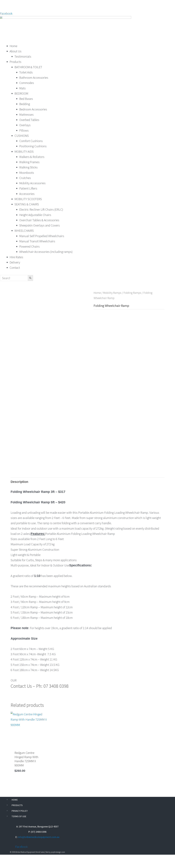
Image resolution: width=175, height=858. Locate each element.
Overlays (24, 125)
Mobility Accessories (32, 183)
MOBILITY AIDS (24, 151)
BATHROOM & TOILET (28, 67)
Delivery (15, 262)
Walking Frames (29, 162)
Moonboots (26, 173)
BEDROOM (21, 93)
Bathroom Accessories (33, 77)
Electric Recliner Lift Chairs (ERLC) (41, 209)
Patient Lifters (28, 188)
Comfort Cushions (31, 141)
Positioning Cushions (33, 146)
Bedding (24, 104)
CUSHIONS (21, 136)
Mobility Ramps (112, 293)
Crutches (25, 178)
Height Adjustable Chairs (35, 215)
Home (13, 46)
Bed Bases (26, 99)
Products (15, 62)
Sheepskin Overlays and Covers (39, 225)
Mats (22, 88)
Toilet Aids (26, 72)
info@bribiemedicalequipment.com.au (38, 837)
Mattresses (26, 114)
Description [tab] (19, 482)
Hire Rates (16, 257)
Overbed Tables (29, 120)
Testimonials (22, 56)
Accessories (26, 194)
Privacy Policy (20, 810)
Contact (15, 267)
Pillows (24, 130)
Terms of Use (19, 816)
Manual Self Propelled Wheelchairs (41, 236)
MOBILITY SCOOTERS (28, 199)
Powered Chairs (29, 246)
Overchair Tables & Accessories (39, 220)
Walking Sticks (28, 167)
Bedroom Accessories (33, 109)
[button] (87, 40)
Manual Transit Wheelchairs (37, 241)
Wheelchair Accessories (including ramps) (46, 252)
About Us (15, 51)
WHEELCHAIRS (24, 231)
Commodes (26, 83)
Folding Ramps (132, 293)
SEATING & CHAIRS (26, 204)
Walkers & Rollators (31, 157)
